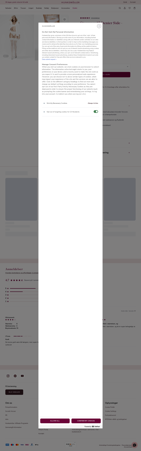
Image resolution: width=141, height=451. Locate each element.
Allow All (55, 421)
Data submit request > (49, 59)
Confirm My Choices (86, 421)
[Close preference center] (99, 26)
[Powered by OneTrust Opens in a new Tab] (92, 426)
